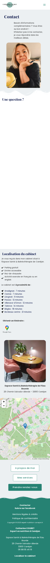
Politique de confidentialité (25, 518)
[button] (25, 426)
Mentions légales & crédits (25, 514)
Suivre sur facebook (25, 508)
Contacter (25, 505)
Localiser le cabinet (25, 555)
